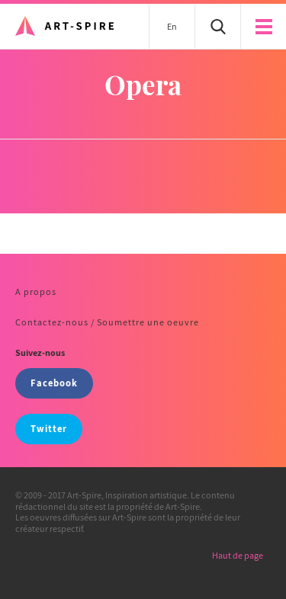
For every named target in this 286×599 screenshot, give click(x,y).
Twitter (49, 428)
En (172, 26)
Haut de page (237, 555)
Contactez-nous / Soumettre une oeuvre (107, 322)
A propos (35, 291)
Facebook (54, 382)
